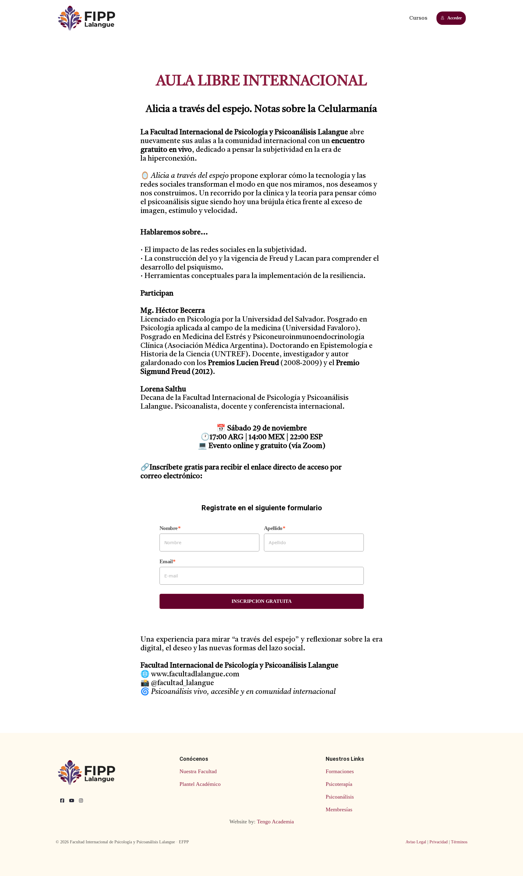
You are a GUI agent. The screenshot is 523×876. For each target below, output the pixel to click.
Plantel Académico (200, 784)
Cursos (418, 18)
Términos (459, 842)
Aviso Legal (416, 842)
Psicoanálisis (340, 797)
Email (166, 561)
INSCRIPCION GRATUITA (262, 601)
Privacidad (438, 842)
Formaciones (340, 771)
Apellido (273, 528)
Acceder (454, 18)
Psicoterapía (339, 784)
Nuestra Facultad (198, 771)
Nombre (169, 528)
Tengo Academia (275, 822)
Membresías (339, 809)
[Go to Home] (87, 18)
